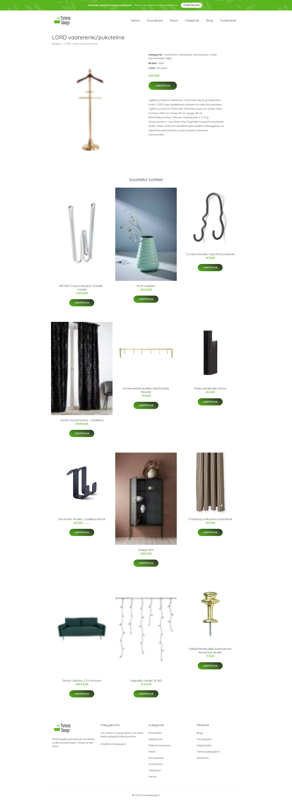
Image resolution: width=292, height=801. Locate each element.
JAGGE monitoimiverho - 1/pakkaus (82, 420)
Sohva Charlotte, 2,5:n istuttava (81, 680)
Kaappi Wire (146, 550)
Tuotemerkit (228, 20)
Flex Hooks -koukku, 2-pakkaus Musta (81, 519)
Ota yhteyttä (204, 739)
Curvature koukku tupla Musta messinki (210, 254)
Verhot (135, 20)
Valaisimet (192, 20)
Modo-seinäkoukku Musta (210, 388)
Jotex (213, 54)
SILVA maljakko (146, 286)
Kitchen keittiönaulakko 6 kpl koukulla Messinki (146, 390)
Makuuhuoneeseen (160, 745)
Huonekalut (155, 20)
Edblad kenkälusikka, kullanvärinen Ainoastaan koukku (210, 650)
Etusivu (56, 43)
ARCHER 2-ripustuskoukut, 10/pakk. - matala (82, 287)
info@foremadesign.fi (113, 744)
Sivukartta (203, 757)
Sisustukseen (201, 54)
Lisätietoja (162, 85)
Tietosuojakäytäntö (208, 751)
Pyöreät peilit (156, 58)
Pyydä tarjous (192, 5)
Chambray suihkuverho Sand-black (210, 519)
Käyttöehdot (204, 745)
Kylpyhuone (155, 739)
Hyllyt (168, 58)
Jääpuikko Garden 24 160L (146, 680)
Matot (174, 20)
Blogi (209, 20)
